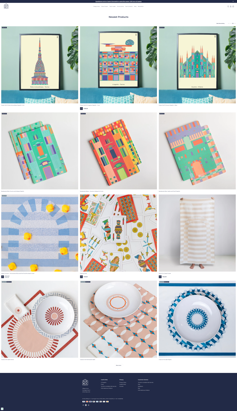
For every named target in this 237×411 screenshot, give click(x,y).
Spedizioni (140, 386)
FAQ (139, 384)
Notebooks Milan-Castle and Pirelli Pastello (169, 191)
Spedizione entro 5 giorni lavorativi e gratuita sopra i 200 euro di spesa (118, 1)
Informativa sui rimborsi (106, 388)
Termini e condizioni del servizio (108, 386)
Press (102, 384)
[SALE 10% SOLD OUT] (39, 319)
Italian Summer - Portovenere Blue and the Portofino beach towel (17, 273)
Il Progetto (103, 382)
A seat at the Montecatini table (87, 359)
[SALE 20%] (39, 233)
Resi (139, 388)
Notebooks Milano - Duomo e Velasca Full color (91, 191)
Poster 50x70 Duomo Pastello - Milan (168, 105)
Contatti (121, 386)
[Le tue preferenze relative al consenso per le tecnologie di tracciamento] (2, 409)
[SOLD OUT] (39, 64)
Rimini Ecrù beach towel (165, 273)
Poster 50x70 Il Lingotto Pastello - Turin (90, 105)
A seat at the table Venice (7, 359)
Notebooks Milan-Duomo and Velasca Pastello (12, 191)
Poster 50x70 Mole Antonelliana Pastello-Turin (12, 105)
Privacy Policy (122, 382)
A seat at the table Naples (165, 359)
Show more (118, 365)
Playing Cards (83, 273)
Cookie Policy (122, 384)
